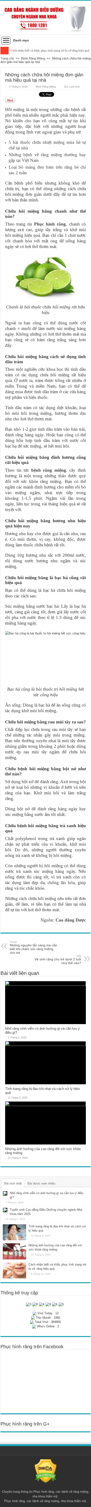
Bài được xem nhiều (41, 1183)
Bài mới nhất (13, 1183)
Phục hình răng (50, 224)
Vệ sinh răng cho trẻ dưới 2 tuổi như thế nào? (58, 960)
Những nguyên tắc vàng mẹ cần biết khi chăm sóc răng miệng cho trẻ (33, 947)
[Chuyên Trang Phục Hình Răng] (45, 17)
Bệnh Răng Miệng (33, 58)
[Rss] (45, 1486)
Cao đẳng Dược (71, 920)
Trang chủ (7, 58)
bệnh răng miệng (48, 470)
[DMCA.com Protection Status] (45, 1471)
